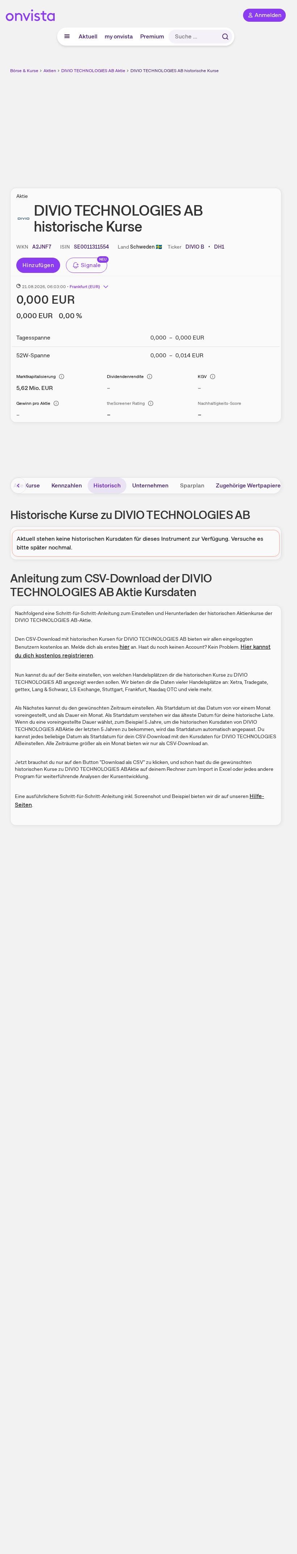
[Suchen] (225, 36)
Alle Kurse (26, 485)
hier (125, 647)
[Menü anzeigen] (67, 36)
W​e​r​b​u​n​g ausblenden (172, 126)
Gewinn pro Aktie (33, 403)
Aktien (49, 71)
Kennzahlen (66, 485)
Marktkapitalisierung (36, 376)
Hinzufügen (38, 265)
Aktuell (88, 36)
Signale (91, 265)
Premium (152, 36)
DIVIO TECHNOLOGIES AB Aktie (93, 71)
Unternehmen (150, 485)
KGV (202, 376)
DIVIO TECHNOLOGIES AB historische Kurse (174, 71)
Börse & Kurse (24, 71)
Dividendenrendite (125, 376)
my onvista (119, 36)
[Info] (61, 376)
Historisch (107, 485)
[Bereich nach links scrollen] (18, 486)
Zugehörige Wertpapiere (248, 485)
